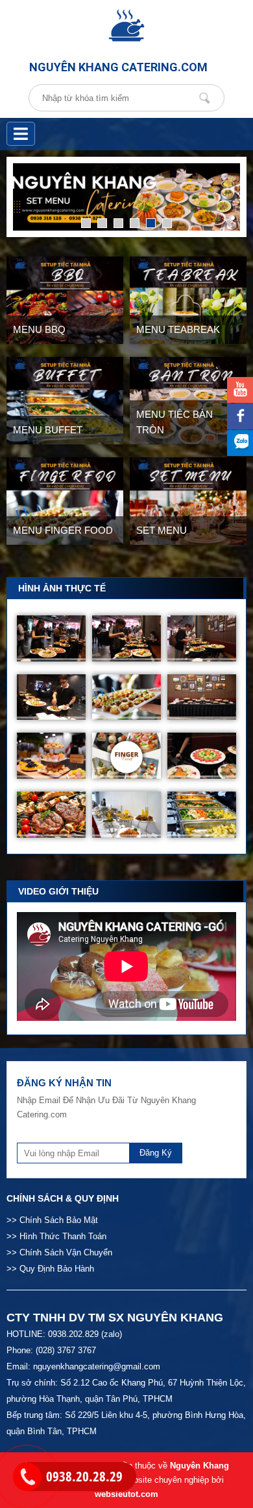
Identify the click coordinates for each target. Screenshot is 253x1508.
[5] (151, 223)
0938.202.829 (73, 1334)
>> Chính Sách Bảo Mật (52, 1220)
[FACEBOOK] (240, 416)
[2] (102, 223)
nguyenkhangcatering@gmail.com (96, 1366)
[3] (118, 223)
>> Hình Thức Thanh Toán (56, 1236)
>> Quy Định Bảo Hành (50, 1269)
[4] (134, 223)
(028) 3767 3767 (66, 1350)
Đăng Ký (155, 1153)
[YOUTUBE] (240, 390)
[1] (86, 223)
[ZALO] (240, 443)
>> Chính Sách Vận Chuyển (59, 1252)
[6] (167, 223)
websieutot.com (126, 1494)
